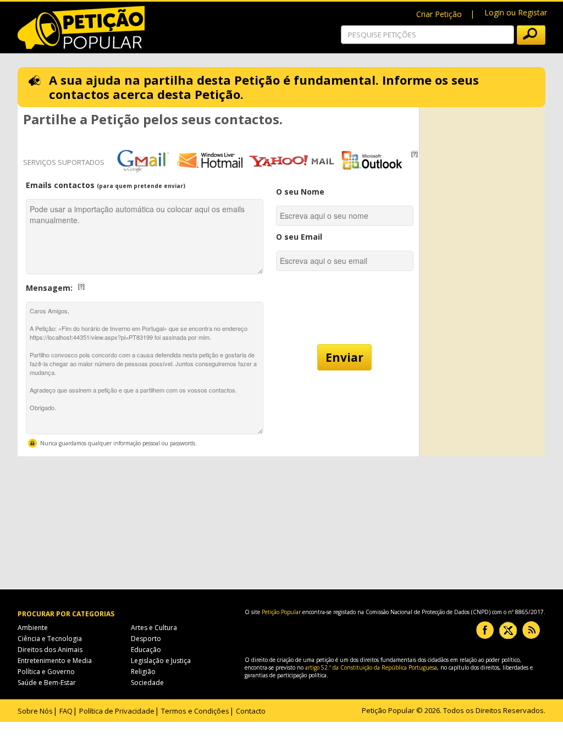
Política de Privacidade (116, 711)
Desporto (146, 638)
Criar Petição (439, 14)
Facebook (485, 630)
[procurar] (531, 35)
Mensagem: (88, 285)
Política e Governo (46, 671)
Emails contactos (105, 185)
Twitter (508, 630)
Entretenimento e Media (55, 660)
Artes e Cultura (154, 627)
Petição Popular (281, 612)
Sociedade (147, 682)
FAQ (66, 711)
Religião (143, 671)
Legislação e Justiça (161, 660)
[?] (414, 154)
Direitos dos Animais (50, 649)
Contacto (251, 711)
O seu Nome (300, 191)
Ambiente (33, 627)
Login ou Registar (515, 12)
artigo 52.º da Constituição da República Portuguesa (371, 667)
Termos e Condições (195, 711)
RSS (531, 630)
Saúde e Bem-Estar (47, 682)
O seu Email (299, 236)
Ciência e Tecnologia (50, 638)
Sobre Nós (35, 711)
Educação (146, 649)
